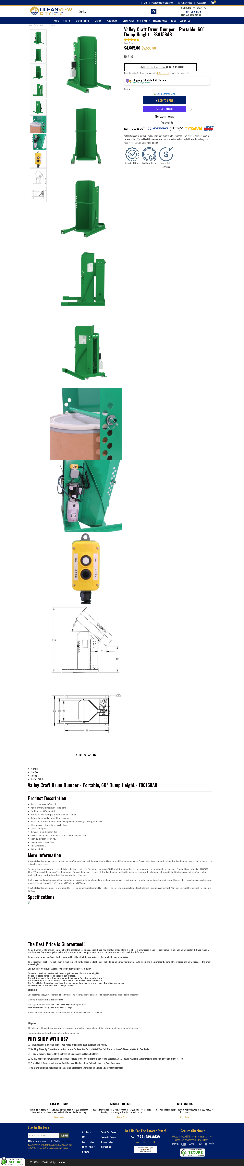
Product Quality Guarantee (162, 3)
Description (35, 768)
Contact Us (185, 20)
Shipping (34, 775)
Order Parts (128, 20)
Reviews (85, 1151)
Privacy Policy (88, 1142)
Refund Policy (107, 1142)
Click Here (184, 1117)
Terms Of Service (65, 1141)
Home (56, 20)
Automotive (112, 20)
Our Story (86, 1132)
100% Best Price (185, 3)
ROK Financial (163, 73)
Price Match (35, 772)
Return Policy (143, 20)
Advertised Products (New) (45, 25)
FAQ (145, 3)
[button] (132, 39)
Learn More (59, 1117)
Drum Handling (83, 20)
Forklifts (67, 20)
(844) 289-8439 (192, 12)
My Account (201, 3)
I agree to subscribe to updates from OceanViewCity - (50, 1141)
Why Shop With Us (37, 778)
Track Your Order (108, 1132)
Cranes (98, 20)
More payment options (164, 116)
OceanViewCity (43, 1162)
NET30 (173, 20)
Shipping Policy (160, 20)
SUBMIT (64, 1135)
